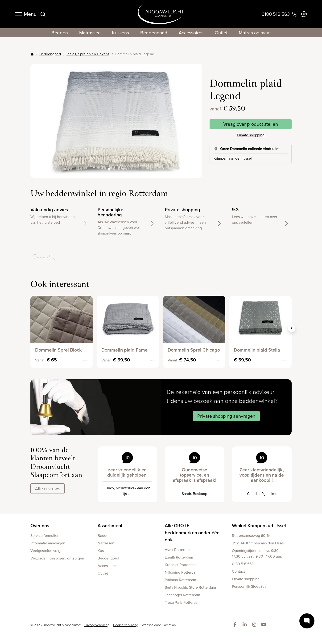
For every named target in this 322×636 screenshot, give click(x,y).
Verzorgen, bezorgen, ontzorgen (57, 558)
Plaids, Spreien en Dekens (87, 54)
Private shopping (250, 135)
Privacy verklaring (96, 625)
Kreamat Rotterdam (181, 564)
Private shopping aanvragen (226, 416)
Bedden (59, 32)
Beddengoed (153, 32)
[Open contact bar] (306, 620)
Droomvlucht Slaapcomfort (161, 14)
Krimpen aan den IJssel (233, 158)
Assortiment (110, 525)
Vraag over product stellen (250, 124)
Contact (238, 571)
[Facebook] (236, 624)
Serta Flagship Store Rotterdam (190, 587)
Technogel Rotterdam (182, 595)
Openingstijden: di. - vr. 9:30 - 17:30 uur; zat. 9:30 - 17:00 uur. (257, 553)
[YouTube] (265, 624)
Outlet (221, 32)
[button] (194, 117)
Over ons (39, 525)
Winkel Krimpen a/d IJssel (259, 525)
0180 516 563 (243, 564)
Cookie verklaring (125, 625)
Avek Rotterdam (178, 549)
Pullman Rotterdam (180, 580)
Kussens (120, 32)
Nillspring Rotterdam (181, 572)
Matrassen (90, 32)
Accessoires (191, 32)
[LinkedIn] (245, 624)
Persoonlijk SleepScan (250, 586)
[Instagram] (255, 624)
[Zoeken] (43, 14)
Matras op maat (255, 32)
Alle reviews (47, 488)
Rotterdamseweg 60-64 (251, 535)
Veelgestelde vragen (47, 550)
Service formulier (44, 535)
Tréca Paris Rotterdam (183, 602)
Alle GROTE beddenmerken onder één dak (192, 532)
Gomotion (169, 625)
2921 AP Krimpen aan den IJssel (258, 543)
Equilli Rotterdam (179, 557)
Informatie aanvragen (47, 543)
